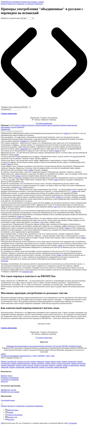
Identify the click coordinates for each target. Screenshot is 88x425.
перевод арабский (37, 363)
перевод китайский (78, 363)
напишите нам (27, 272)
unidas (16, 154)
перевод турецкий (55, 365)
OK (2, 423)
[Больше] (4, 261)
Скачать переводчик (9, 113)
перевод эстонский (46, 367)
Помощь (10, 412)
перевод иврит (50, 363)
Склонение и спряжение (10, 379)
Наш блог (4, 381)
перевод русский (23, 361)
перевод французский (53, 361)
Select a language (7, 358)
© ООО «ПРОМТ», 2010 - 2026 (42, 356)
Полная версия (24, 356)
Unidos (65, 133)
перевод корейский (8, 365)
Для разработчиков (8, 400)
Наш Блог (10, 419)
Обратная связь (12, 410)
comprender (24, 149)
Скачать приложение (14, 415)
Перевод (4, 4)
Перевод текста (6, 376)
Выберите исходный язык (10, 18)
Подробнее (73, 423)
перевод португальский (24, 365)
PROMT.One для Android (10, 392)
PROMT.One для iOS (8, 390)
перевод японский (60, 367)
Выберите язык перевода (10, 107)
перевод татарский (41, 365)
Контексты (11, 4)
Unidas (58, 197)
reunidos (23, 141)
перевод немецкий (37, 361)
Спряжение (25, 4)
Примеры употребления (9, 378)
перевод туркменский (71, 365)
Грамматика (38, 4)
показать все (5, 129)
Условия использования (9, 356)
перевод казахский (63, 363)
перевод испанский (69, 361)
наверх (3, 354)
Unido (56, 180)
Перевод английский (8, 361)
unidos (60, 245)
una (74, 156)
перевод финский (31, 367)
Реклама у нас (12, 417)
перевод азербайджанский (20, 363)
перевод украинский (16, 367)
